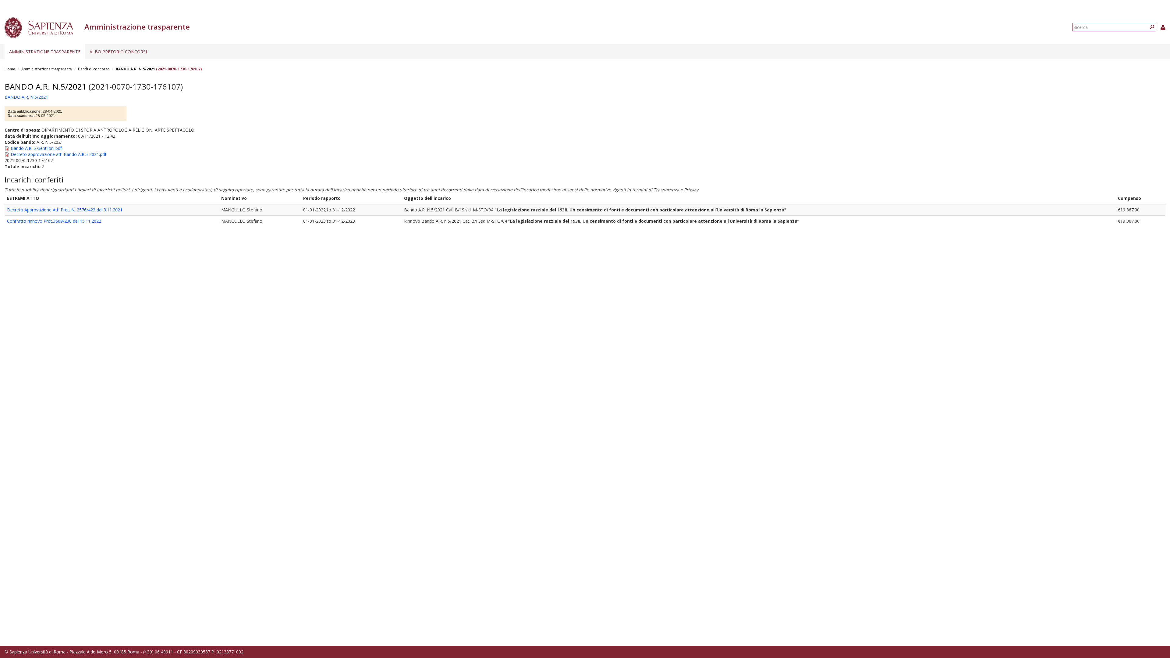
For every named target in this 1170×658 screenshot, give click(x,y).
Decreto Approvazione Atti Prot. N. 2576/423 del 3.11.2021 (64, 210)
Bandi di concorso (94, 69)
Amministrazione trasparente (44, 52)
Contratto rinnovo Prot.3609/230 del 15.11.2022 (54, 221)
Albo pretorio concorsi (118, 52)
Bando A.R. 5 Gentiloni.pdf (36, 148)
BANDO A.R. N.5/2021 (135, 69)
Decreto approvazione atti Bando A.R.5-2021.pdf (58, 154)
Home (10, 69)
